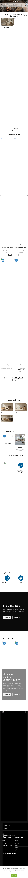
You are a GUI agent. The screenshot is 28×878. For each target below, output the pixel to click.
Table (4, 250)
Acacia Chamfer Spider (20, 446)
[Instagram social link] (14, 1)
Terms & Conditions (6, 843)
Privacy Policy (5, 842)
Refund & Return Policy (7, 845)
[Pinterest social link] (18, 1)
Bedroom (17, 412)
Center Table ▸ (5, 27)
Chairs (16, 845)
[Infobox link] (7, 518)
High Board (17, 849)
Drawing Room (5, 412)
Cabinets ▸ (17, 128)
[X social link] (12, 1)
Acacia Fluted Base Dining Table (21, 248)
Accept (14, 875)
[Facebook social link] (10, 1)
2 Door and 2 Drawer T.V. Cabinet (20, 368)
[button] (24, 16)
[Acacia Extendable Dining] (7, 192)
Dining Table (8, 250)
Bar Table (17, 843)
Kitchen (3, 424)
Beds (16, 842)
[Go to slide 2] (12, 130)
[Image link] (7, 21)
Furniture (7, 252)
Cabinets (17, 850)
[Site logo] (14, 4)
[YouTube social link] (16, 1)
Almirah (16, 840)
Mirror (16, 847)
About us (4, 840)
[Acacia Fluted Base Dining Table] (20, 192)
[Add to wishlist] (7, 244)
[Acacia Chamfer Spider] (20, 439)
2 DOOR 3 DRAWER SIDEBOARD (7, 368)
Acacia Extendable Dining (7, 248)
